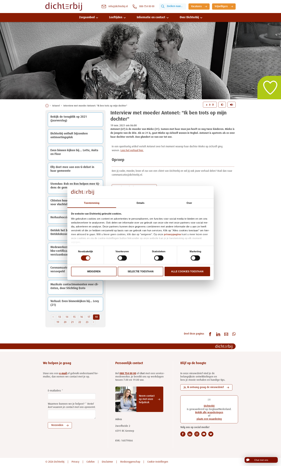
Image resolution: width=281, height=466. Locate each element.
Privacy (75, 462)
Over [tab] (189, 203)
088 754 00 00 (128, 373)
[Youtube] (203, 434)
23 (87, 322)
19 (57, 322)
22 (79, 322)
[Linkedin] (189, 434)
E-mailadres (54, 390)
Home (47, 105)
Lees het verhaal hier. (132, 150)
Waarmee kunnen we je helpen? (66, 404)
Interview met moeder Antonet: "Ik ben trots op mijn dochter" (95, 106)
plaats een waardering (209, 419)
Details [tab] (141, 203)
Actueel (56, 106)
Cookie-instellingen (157, 462)
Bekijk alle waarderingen (209, 412)
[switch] (122, 258)
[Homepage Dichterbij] (63, 6)
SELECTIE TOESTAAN (141, 271)
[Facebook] (182, 434)
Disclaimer (107, 462)
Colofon (91, 462)
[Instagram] (196, 434)
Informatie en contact (151, 17)
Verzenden (57, 425)
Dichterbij (209, 406)
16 (81, 317)
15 (74, 317)
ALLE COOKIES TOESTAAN (187, 271)
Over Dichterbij (189, 17)
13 (59, 317)
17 (88, 317)
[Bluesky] (210, 434)
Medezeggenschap (130, 462)
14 (67, 317)
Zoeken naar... (174, 6)
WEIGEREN (93, 271)
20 (65, 322)
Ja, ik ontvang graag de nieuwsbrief (204, 387)
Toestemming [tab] (91, 203)
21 (72, 322)
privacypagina (172, 234)
